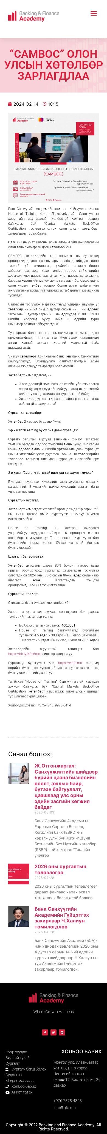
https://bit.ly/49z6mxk (24, 654)
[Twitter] (53, 1032)
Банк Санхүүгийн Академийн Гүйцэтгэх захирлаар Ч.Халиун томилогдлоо (62, 918)
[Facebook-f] (45, 1032)
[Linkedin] (62, 1032)
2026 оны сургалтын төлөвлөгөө (60, 869)
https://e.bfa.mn (70, 663)
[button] (94, 13)
